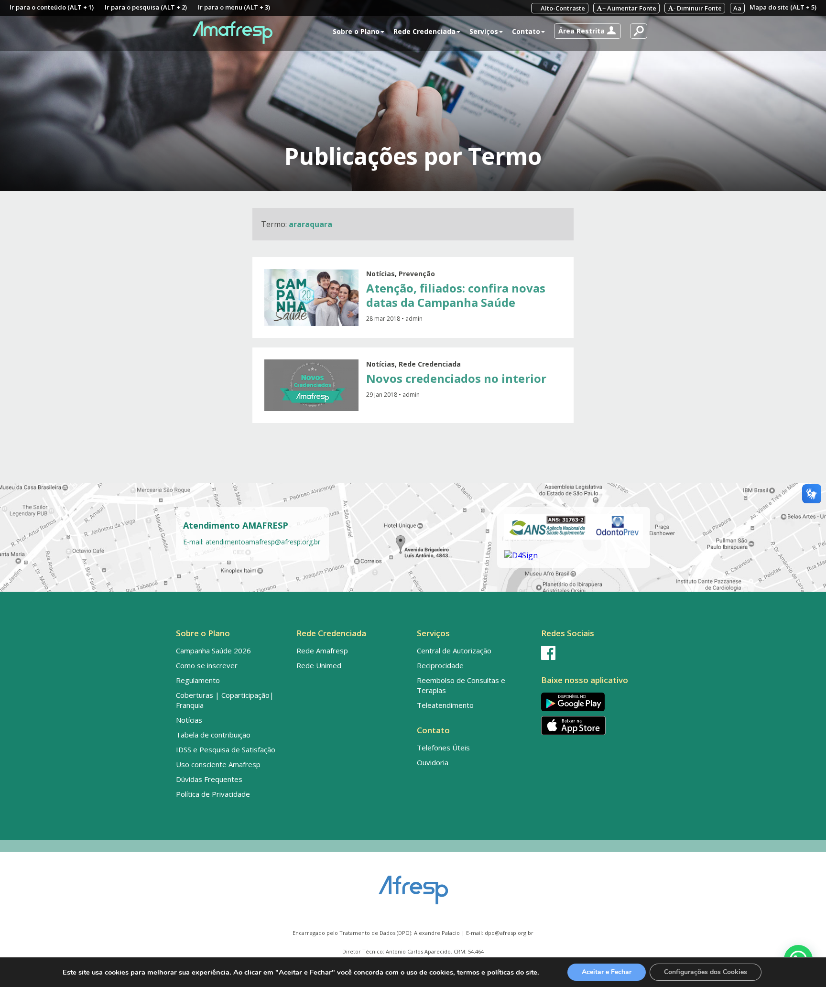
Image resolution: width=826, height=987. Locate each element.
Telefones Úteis (443, 747)
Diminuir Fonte (698, 8)
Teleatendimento (445, 705)
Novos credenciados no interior (456, 378)
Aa (737, 8)
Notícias (380, 273)
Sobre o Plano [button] (356, 31)
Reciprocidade (440, 665)
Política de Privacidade (213, 794)
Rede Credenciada (430, 364)
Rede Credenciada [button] (424, 31)
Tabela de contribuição (213, 734)
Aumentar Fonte (629, 8)
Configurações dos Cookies (705, 971)
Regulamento (198, 680)
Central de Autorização (454, 650)
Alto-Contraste (562, 8)
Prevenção (417, 273)
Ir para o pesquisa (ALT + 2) (146, 7)
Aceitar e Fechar (606, 971)
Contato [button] (526, 31)
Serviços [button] (483, 31)
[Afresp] (413, 885)
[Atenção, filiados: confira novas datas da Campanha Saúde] (311, 297)
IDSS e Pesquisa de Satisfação (225, 749)
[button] (587, 31)
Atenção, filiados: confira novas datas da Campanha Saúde (455, 295)
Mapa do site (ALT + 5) (783, 7)
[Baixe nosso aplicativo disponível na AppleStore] (593, 725)
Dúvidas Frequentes (209, 779)
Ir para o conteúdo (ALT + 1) (52, 7)
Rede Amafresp (322, 650)
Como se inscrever (207, 665)
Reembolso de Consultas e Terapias (461, 685)
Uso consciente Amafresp (218, 764)
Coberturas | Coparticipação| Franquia (225, 700)
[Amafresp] (232, 32)
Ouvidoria (432, 762)
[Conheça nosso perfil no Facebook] (593, 653)
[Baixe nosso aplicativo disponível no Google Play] (593, 702)
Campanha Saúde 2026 (213, 650)
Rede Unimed (318, 665)
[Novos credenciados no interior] (311, 385)
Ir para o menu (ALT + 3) (234, 7)
